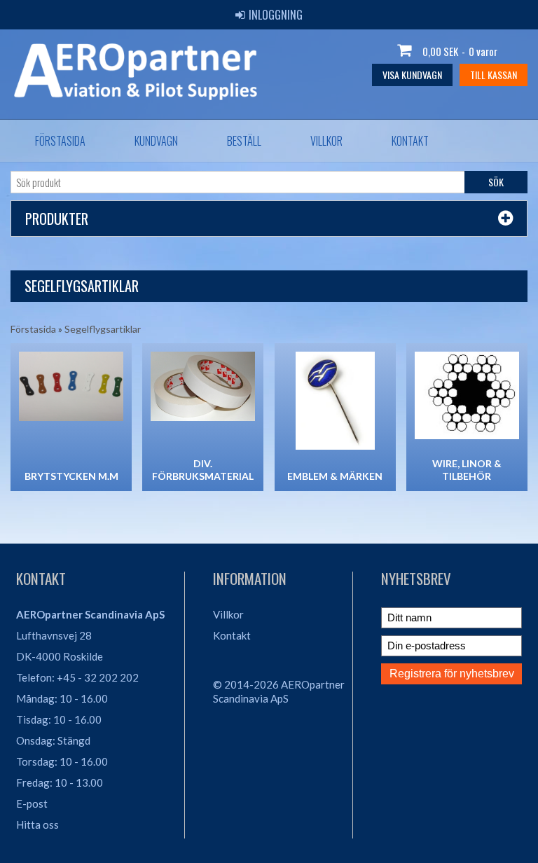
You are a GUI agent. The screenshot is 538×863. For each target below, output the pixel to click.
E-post (32, 803)
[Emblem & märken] (335, 401)
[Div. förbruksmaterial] (203, 386)
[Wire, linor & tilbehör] (467, 395)
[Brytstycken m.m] (71, 386)
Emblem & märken (334, 476)
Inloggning (276, 14)
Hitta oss (37, 824)
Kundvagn (156, 140)
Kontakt (410, 140)
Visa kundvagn (412, 74)
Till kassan (493, 74)
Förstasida (60, 140)
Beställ (244, 140)
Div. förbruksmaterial (203, 469)
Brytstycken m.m (71, 476)
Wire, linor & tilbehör (467, 469)
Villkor (326, 140)
